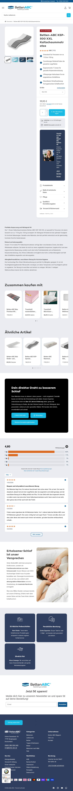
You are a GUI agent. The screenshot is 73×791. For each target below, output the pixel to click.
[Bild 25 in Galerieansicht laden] (22, 59)
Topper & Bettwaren (32, 743)
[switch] (6, 781)
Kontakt (50, 740)
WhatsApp (39, 415)
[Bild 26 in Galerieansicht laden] (30, 59)
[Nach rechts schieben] (29, 41)
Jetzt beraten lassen (58, 173)
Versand (48, 104)
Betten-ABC (11, 788)
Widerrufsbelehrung (32, 767)
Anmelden (62, 704)
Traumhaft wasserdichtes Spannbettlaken (30, 310)
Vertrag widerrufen (14, 722)
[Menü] (9, 769)
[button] (3, 8)
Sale (27, 751)
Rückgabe (29, 770)
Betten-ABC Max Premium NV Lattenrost (12, 310)
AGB (27, 759)
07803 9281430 (63, 1)
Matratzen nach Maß (32, 748)
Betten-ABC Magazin (54, 735)
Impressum (30, 764)
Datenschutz (30, 772)
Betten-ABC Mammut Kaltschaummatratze (50, 358)
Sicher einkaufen (10, 764)
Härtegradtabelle (10, 759)
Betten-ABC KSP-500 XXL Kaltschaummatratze (27, 21)
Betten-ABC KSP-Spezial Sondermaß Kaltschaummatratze (31, 358)
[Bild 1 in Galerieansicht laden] (8, 60)
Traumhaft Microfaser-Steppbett (48, 310)
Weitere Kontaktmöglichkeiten (25, 422)
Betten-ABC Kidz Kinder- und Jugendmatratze (12, 358)
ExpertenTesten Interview (12, 767)
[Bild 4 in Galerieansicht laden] (15, 59)
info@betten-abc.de (11, 748)
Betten (28, 740)
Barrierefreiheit (31, 762)
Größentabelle (61, 88)
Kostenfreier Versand (49, 1)
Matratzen (29, 735)
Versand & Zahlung (11, 762)
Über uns (51, 738)
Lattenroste (30, 738)
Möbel (28, 746)
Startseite (9, 21)
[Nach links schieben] (8, 41)
